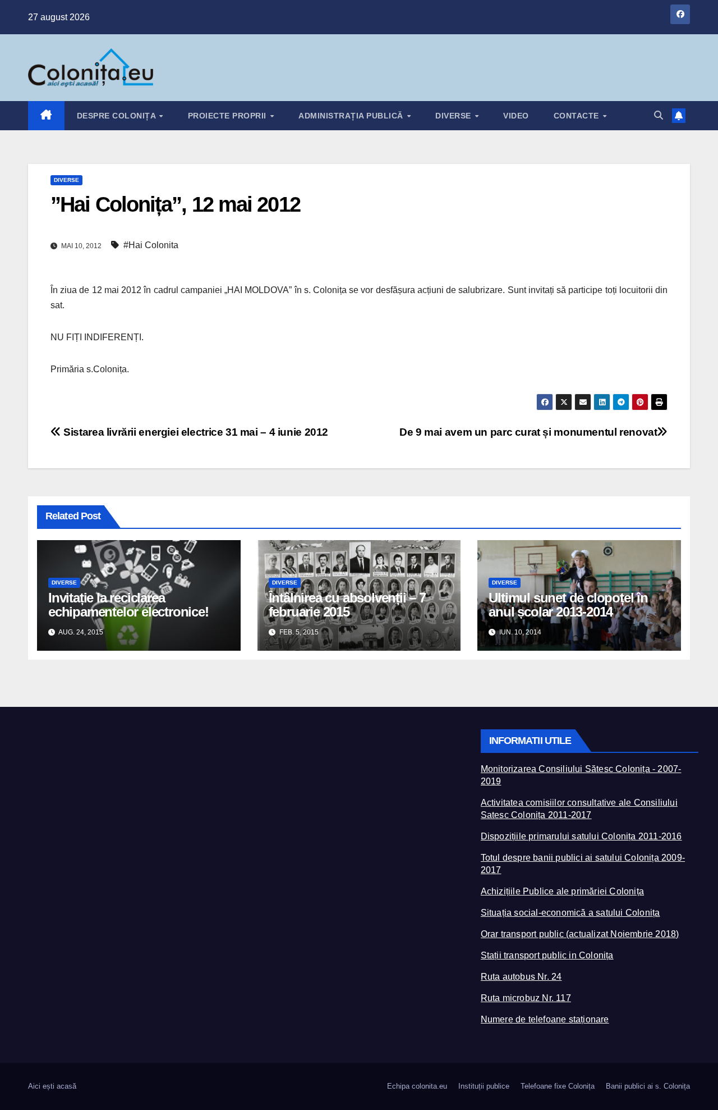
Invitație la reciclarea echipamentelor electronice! (128, 604)
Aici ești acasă (52, 1086)
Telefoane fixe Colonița (558, 1086)
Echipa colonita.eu (417, 1086)
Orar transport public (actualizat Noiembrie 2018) (580, 934)
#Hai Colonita (150, 245)
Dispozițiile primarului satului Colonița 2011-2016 (581, 836)
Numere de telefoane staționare (545, 1019)
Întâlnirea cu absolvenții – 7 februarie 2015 (347, 604)
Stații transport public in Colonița (547, 955)
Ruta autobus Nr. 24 (521, 976)
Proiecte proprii (228, 115)
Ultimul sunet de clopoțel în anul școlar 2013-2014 (568, 604)
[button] (658, 115)
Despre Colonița (117, 115)
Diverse (454, 115)
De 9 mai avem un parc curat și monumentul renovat (528, 432)
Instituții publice (483, 1086)
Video (516, 115)
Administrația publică (352, 115)
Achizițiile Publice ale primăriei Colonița (562, 891)
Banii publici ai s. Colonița (648, 1086)
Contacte (578, 115)
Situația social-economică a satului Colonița (570, 912)
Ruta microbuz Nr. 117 (526, 998)
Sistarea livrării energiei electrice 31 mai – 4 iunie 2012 (194, 432)
